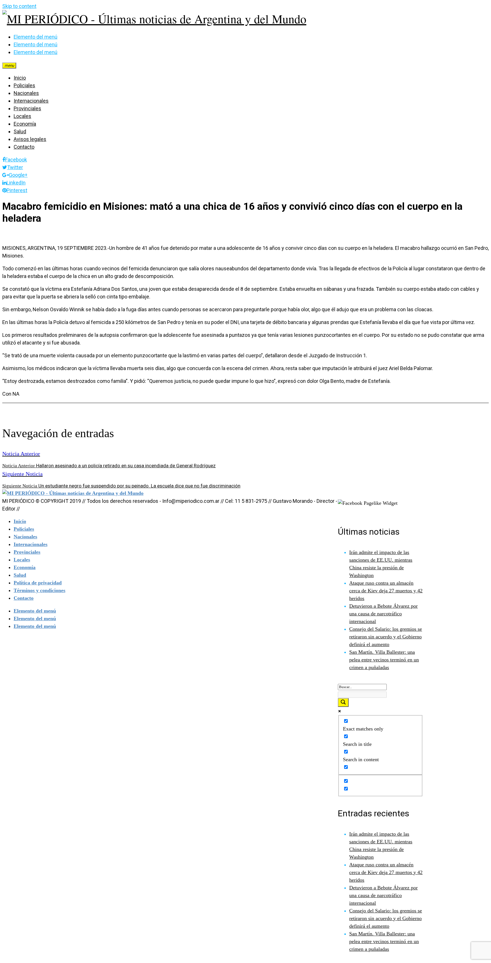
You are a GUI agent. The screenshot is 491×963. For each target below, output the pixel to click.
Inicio (20, 78)
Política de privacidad (38, 583)
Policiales (24, 85)
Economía (25, 124)
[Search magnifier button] (343, 702)
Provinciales (27, 108)
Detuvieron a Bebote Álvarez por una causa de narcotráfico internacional (383, 613)
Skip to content (19, 6)
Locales (22, 116)
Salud (20, 131)
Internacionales (31, 101)
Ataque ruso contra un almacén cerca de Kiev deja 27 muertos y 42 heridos (386, 590)
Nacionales (26, 93)
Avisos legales (30, 139)
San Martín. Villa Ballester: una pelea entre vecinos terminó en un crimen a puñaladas (384, 659)
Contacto (24, 147)
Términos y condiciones (39, 590)
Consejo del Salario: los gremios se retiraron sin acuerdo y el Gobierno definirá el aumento (385, 636)
